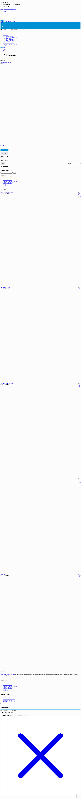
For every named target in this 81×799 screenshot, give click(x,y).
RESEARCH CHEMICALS (11, 37)
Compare (5, 186)
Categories (5, 31)
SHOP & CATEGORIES (8, 36)
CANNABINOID (9, 38)
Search (14, 172)
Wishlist (4, 11)
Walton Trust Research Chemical (7, 674)
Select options (4, 150)
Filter (3, 163)
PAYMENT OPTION (7, 41)
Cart (4, 12)
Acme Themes (23, 715)
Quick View (4, 153)
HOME (4, 33)
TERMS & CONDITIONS (8, 182)
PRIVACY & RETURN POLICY (10, 44)
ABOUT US (5, 35)
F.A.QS (4, 184)
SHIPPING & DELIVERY (8, 43)
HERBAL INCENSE (10, 40)
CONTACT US (6, 45)
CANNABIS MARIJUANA (11, 39)
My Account (3, 20)
